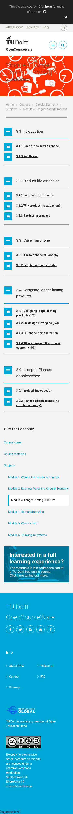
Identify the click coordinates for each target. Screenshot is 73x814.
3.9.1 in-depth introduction (34, 390)
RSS (30, 629)
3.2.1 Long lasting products (34, 195)
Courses (24, 104)
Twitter (20, 629)
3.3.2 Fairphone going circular (36, 265)
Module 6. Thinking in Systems (27, 535)
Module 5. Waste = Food (23, 523)
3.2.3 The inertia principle (33, 215)
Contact (33, 27)
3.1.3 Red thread (27, 156)
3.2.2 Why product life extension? (38, 205)
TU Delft (51, 629)
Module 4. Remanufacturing (26, 511)
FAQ (46, 27)
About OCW (14, 27)
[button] (64, 17)
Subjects (11, 109)
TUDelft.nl (46, 666)
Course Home (12, 442)
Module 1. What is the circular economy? (33, 477)
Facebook (10, 629)
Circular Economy (47, 104)
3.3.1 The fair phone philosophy (37, 255)
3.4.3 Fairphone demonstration (37, 333)
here (48, 6)
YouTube (40, 629)
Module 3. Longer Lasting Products (33, 500)
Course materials (15, 454)
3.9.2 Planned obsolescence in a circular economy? (37, 403)
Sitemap (14, 687)
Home (10, 104)
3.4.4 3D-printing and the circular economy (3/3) (38, 345)
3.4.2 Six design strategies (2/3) (37, 323)
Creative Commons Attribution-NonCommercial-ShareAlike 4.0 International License (19, 777)
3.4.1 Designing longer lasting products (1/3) (36, 313)
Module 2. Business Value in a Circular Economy (38, 488)
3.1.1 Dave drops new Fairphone (37, 146)
